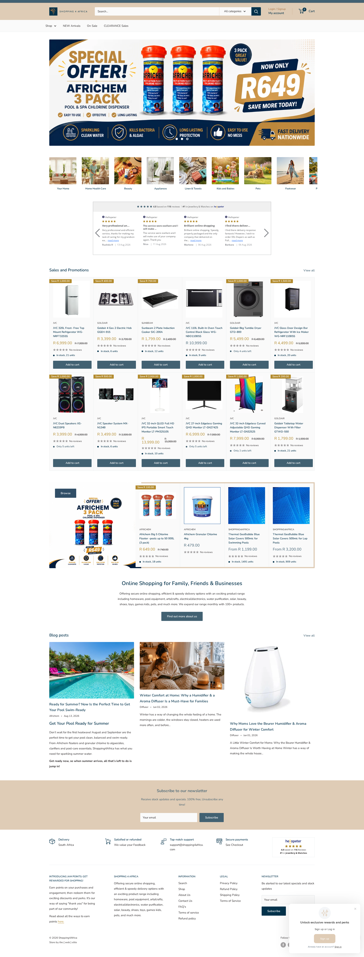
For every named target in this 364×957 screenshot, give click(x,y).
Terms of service (188, 895)
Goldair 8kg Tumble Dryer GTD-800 (245, 312)
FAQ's (182, 889)
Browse (66, 475)
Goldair (102, 305)
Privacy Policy (229, 865)
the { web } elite (68, 924)
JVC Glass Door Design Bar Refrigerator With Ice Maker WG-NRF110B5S (291, 314)
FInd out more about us (182, 599)
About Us (184, 877)
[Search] (256, 11)
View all (309, 253)
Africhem (145, 511)
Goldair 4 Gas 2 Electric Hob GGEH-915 (114, 312)
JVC (55, 305)
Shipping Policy (230, 877)
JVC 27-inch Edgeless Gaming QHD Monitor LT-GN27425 (204, 408)
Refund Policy (229, 871)
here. (61, 904)
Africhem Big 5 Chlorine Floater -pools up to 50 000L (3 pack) (156, 521)
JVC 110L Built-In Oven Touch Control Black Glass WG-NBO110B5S (204, 314)
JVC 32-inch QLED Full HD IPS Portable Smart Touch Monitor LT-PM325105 (158, 410)
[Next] (314, 152)
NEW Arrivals (71, 26)
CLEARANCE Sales (116, 26)
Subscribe (211, 800)
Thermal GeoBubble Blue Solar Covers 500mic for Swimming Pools (244, 521)
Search (182, 865)
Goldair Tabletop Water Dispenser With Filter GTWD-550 (288, 410)
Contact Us (185, 883)
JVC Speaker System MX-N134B (112, 408)
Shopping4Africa (239, 511)
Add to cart (72, 347)
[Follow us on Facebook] (283, 927)
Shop (49, 26)
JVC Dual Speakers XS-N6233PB (67, 408)
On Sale (92, 26)
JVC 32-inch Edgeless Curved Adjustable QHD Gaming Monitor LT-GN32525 (247, 410)
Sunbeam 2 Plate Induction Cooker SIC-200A (158, 312)
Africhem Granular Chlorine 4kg (200, 519)
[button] (97, 210)
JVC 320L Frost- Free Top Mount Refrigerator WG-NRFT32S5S (68, 314)
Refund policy (187, 901)
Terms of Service (230, 883)
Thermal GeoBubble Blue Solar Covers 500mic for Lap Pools (290, 521)
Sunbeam (147, 305)
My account (276, 13)
